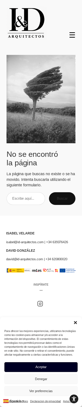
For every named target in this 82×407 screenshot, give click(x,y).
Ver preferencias (41, 391)
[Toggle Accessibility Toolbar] (74, 399)
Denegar (41, 379)
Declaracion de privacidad (45, 401)
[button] (75, 322)
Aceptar (41, 367)
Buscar (62, 198)
